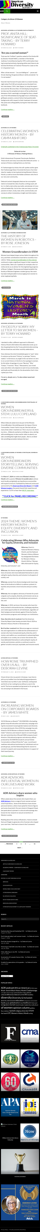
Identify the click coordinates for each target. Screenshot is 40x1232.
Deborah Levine (19, 994)
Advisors (4, 30)
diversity (6, 997)
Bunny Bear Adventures (10, 899)
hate (21, 1003)
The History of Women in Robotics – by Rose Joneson (18, 239)
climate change (9, 992)
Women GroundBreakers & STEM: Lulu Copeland (18, 410)
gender (8, 1003)
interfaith (12, 1005)
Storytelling (26, 452)
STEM (31, 1011)
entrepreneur (27, 1000)
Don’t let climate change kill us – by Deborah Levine (16, 941)
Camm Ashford (19, 141)
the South (4, 1013)
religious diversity (22, 1011)
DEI (25, 995)
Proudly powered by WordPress (18, 1229)
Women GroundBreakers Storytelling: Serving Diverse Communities (20, 462)
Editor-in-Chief (18, 471)
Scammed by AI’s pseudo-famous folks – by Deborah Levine (19, 957)
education (20, 1000)
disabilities (30, 994)
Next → (20, 847)
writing (31, 1013)
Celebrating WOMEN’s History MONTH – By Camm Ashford (19, 134)
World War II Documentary (11, 889)
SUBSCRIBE (4, 874)
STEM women (6, 287)
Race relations (5, 1011)
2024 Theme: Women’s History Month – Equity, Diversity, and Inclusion (19, 526)
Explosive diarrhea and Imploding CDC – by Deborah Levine (19, 931)
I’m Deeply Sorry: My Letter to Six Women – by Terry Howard (19, 330)
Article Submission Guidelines (12, 864)
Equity (3, 1003)
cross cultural (27, 992)
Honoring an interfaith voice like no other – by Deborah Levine (20, 946)
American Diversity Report (22, 486)
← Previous (9, 844)
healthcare (27, 1003)
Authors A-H (12, 30)
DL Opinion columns (9, 896)
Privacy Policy (4, 1229)
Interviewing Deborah (10, 892)
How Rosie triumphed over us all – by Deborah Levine (19, 664)
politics (32, 1008)
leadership (28, 1005)
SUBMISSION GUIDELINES (8, 860)
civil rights (3, 992)
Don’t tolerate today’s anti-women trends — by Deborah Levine (20, 936)
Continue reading (7, 109)
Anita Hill (5, 116)
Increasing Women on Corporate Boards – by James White (20, 708)
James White (16, 716)
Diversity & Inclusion (22, 997)
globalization (15, 1003)
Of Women (19, 30)
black (35, 988)
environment (34, 1000)
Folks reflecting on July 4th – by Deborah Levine (15, 952)
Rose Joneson (18, 246)
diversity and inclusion (8, 1000)
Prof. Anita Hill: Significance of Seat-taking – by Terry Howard (19, 39)
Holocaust (34, 1003)
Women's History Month (10, 204)
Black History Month (18, 990)
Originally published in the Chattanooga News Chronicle (20, 147)
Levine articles (6, 658)
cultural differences (7, 994)
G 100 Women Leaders (7, 402)
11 (34, 844)
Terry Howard (19, 47)
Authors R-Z (5, 702)
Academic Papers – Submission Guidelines (15, 867)
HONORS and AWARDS (20, 1176)
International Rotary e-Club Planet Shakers (17, 906)
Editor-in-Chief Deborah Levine (11, 878)
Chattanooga (31, 990)
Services (5, 882)
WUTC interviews (28, 490)
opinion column (21, 1007)
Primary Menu (37, 11)
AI (30, 988)
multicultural (34, 1005)
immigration (5, 1005)
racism (12, 1010)
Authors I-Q (5, 232)
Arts (33, 988)
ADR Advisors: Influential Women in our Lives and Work (20, 780)
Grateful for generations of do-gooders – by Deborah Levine (19, 962)
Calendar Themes (8, 871)
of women (7, 1007)
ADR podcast (7, 987)
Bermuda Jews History (10, 903)
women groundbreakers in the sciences (24, 260)
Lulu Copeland (19, 417)
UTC (9, 1013)
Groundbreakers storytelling (25, 402)
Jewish (18, 1005)
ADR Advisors (6, 801)
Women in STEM (21, 232)
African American (22, 988)
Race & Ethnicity (28, 30)
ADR (2, 11)
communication (18, 992)
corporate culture (8, 762)
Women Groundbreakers (10, 506)
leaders (22, 1005)
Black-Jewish (6, 990)
